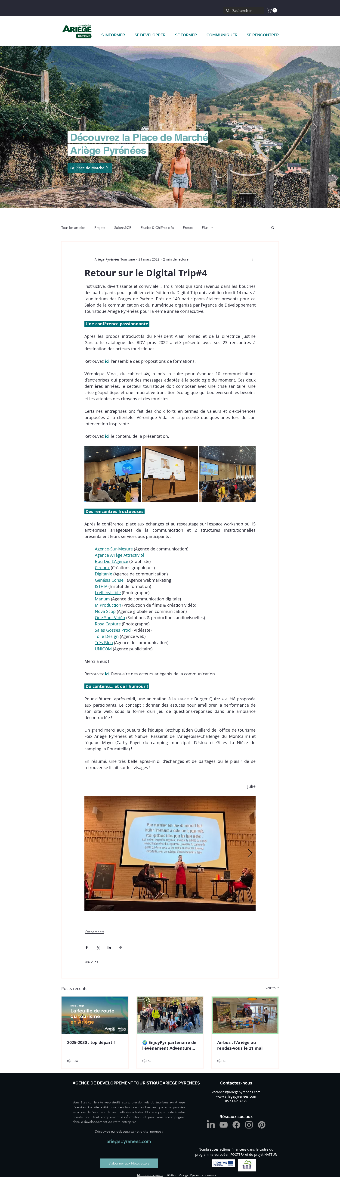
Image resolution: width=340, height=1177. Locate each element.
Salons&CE (122, 227)
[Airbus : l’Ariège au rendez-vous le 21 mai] (245, 1015)
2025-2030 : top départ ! (91, 1042)
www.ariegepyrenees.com (236, 1096)
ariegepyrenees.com (129, 1141)
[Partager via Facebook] (86, 947)
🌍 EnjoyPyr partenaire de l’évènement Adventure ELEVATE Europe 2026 (169, 1045)
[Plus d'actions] (253, 259)
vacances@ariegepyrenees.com (236, 1092)
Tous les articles (73, 227)
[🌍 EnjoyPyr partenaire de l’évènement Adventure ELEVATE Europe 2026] (170, 1015)
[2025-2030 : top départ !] (95, 1015)
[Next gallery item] (250, 853)
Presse (188, 227)
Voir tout (272, 988)
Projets (99, 227)
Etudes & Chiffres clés (157, 227)
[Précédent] (25, 127)
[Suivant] (315, 127)
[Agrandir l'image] (112, 474)
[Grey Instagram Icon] (249, 1125)
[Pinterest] (262, 1125)
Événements (94, 932)
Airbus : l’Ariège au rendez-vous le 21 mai (240, 1045)
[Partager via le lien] (120, 947)
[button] (272, 10)
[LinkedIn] (211, 1125)
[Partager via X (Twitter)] (98, 947)
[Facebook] (236, 1125)
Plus (205, 227)
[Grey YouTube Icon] (224, 1125)
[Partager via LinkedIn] (109, 947)
